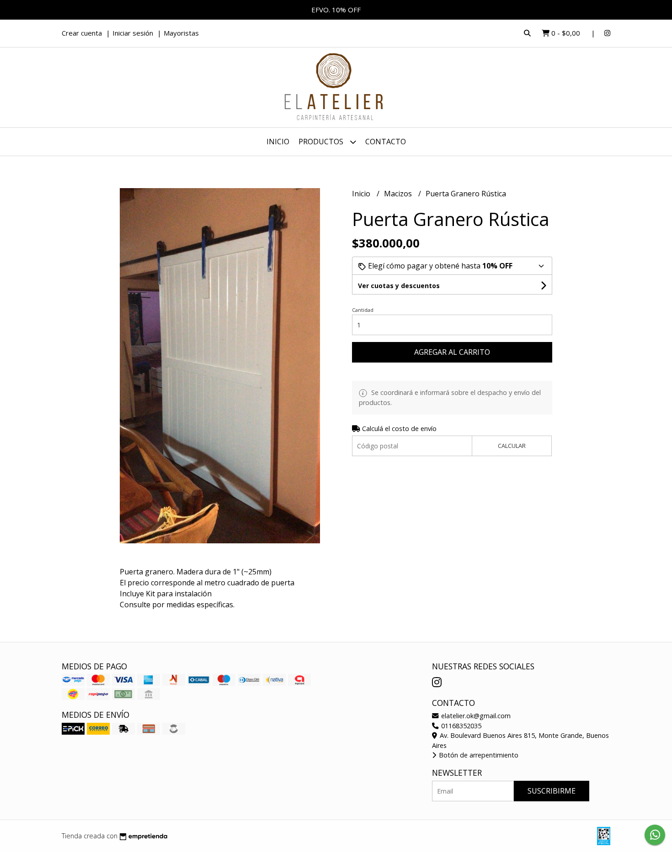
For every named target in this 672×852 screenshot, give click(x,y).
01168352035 (460, 725)
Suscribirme (552, 791)
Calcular (512, 446)
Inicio (278, 142)
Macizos (399, 194)
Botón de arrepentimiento (477, 755)
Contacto (385, 142)
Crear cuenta (82, 32)
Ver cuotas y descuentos (399, 285)
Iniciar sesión (132, 32)
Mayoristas (181, 32)
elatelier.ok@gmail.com (475, 715)
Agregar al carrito (452, 352)
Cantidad (362, 309)
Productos (322, 142)
